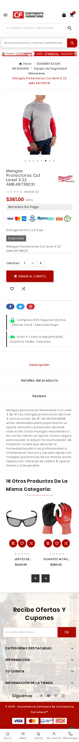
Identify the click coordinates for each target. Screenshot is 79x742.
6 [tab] (46, 161)
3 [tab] (33, 161)
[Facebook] (41, 696)
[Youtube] (49, 696)
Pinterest (31, 306)
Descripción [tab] (39, 364)
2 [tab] (29, 161)
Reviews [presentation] (39, 396)
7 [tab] (50, 161)
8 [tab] (54, 161)
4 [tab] (37, 161)
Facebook (10, 306)
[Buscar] (72, 43)
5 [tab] (42, 161)
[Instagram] (63, 696)
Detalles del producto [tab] (39, 380)
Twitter (20, 306)
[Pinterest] (56, 696)
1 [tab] (25, 161)
